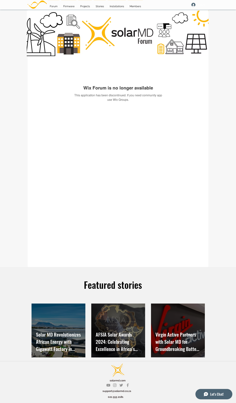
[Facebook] (127, 385)
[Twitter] (121, 385)
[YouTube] (108, 385)
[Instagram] (114, 385)
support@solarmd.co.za (117, 391)
